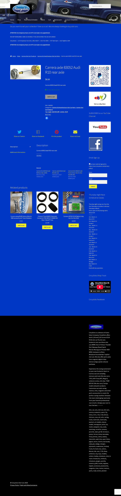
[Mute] (106, 291)
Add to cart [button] (21, 225)
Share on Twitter (19, 136)
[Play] (91, 291)
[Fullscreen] (109, 291)
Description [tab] (14, 147)
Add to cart (51, 97)
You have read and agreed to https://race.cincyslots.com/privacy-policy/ (99, 166)
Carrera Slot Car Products (29, 56)
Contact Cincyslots (71, 20)
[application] (100, 287)
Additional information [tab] (17, 152)
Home (12, 20)
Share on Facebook (38, 136)
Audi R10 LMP (55, 112)
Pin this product (56, 136)
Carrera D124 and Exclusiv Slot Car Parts (48, 56)
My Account (58, 20)
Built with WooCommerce (28, 485)
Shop (19, 20)
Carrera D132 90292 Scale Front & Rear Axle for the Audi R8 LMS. (75, 173)
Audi (49, 112)
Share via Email (75, 136)
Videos (43, 20)
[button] (38, 67)
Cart (49, 20)
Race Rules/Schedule (30, 20)
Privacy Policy (14, 485)
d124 (66, 112)
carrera (62, 112)
